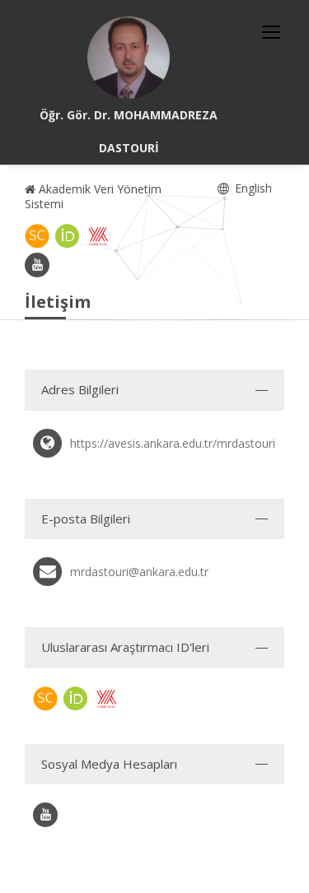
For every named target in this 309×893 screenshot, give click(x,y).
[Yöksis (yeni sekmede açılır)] (98, 236)
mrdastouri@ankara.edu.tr (139, 571)
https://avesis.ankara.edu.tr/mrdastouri (172, 443)
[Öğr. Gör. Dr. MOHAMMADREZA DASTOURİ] (128, 57)
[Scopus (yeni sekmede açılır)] (37, 236)
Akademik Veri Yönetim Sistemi (93, 196)
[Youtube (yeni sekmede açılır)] (37, 265)
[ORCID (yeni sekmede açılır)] (68, 236)
